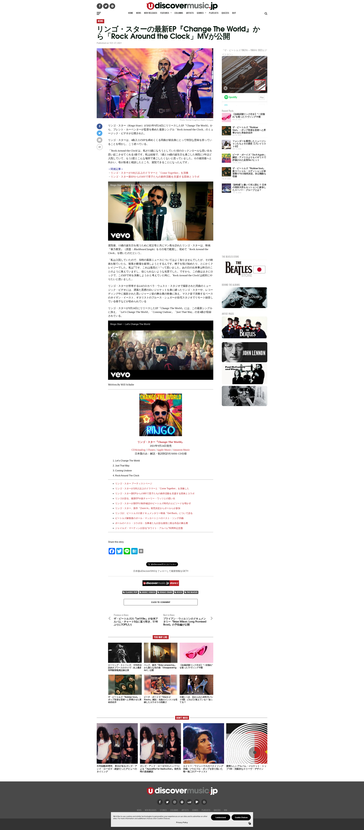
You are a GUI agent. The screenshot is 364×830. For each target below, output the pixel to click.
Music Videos (148, 592)
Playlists (213, 12)
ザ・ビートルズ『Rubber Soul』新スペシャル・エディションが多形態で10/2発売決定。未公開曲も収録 (249, 172)
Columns (178, 12)
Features (164, 12)
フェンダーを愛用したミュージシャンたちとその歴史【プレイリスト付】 (249, 143)
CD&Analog (138, 449)
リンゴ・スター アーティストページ (133, 483)
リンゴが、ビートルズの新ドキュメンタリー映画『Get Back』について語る (154, 513)
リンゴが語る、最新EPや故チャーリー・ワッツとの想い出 (145, 498)
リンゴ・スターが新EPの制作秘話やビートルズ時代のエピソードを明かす (153, 503)
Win (225, 810)
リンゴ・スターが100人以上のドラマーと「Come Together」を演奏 (149, 172)
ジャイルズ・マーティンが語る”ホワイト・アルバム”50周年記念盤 (149, 528)
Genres (200, 12)
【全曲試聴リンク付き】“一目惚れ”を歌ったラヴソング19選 (248, 115)
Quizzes (225, 12)
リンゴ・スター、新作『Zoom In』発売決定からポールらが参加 (147, 508)
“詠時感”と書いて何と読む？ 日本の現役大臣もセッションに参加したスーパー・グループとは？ (249, 187)
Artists (190, 12)
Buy (234, 12)
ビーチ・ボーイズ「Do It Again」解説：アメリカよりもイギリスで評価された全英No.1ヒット (249, 157)
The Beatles (192, 592)
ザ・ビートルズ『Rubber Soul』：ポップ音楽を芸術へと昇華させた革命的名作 (249, 129)
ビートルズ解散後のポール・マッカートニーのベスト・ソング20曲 (149, 518)
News (138, 12)
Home (130, 12)
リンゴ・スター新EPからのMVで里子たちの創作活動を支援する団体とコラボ (155, 176)
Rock (179, 592)
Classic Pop (131, 592)
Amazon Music (181, 449)
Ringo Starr (166, 592)
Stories (163, 810)
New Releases (150, 12)
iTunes (151, 449)
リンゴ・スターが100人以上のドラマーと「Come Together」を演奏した (152, 488)
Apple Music (164, 449)
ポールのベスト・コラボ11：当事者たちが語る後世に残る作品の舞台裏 (151, 523)
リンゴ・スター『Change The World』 (160, 442)
